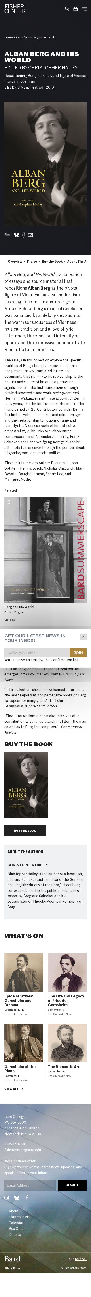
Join (78, 653)
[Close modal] (83, 637)
